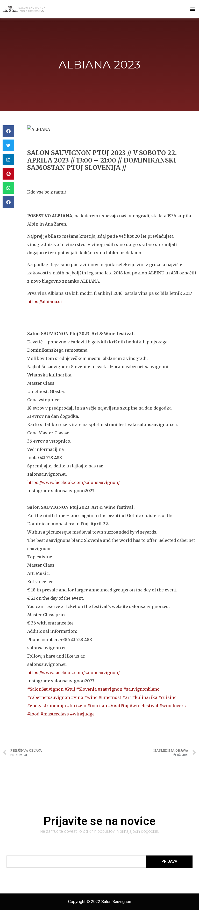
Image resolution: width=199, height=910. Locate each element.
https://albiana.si (44, 301)
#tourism (97, 705)
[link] (73, 482)
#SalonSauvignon (45, 689)
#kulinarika (144, 697)
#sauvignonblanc (141, 689)
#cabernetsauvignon (48, 697)
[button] (192, 9)
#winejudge (82, 713)
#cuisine (167, 697)
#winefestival (144, 705)
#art (127, 697)
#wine (91, 697)
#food (33, 713)
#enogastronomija (47, 705)
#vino (77, 697)
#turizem (76, 705)
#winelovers (172, 705)
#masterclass (55, 713)
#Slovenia (86, 689)
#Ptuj (70, 689)
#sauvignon (110, 689)
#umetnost (110, 697)
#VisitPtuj (118, 705)
